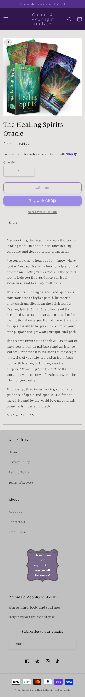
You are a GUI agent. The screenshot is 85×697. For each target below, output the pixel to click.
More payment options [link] (42, 211)
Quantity (9, 162)
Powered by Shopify (60, 690)
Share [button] (13, 222)
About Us (15, 511)
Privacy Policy (19, 462)
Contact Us (17, 522)
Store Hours (18, 532)
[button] (6, 19)
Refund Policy (19, 472)
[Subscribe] (71, 644)
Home (13, 452)
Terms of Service (21, 482)
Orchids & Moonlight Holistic (36, 690)
